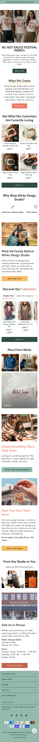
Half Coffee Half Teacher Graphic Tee (9, 324)
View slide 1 (9, 40)
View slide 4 (29, 40)
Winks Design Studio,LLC (16, 732)
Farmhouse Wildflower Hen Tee (25, 323)
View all (19, 185)
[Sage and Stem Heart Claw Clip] (28, 162)
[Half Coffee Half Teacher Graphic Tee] (9, 310)
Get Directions (14, 666)
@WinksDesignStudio (24, 567)
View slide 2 (16, 40)
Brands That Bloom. (22, 735)
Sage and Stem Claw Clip (10, 174)
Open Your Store (15, 548)
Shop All (19, 106)
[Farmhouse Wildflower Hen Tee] (25, 310)
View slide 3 (22, 40)
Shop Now (19, 71)
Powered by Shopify (19, 737)
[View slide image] (19, 26)
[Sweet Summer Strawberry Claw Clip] (10, 133)
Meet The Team (14, 279)
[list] (19, 210)
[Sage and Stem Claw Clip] (10, 162)
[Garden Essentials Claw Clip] (28, 133)
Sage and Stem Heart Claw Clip (29, 174)
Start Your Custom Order (17, 470)
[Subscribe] (36, 702)
